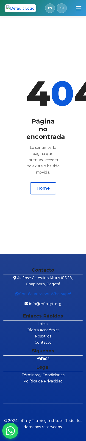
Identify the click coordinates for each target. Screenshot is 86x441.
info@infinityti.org (45, 304)
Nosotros (43, 336)
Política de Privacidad (43, 381)
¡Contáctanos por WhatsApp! (45, 294)
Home (43, 188)
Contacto (43, 342)
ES (50, 8)
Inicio (43, 324)
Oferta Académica (43, 330)
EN (62, 8)
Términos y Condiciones (43, 375)
